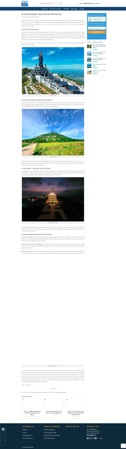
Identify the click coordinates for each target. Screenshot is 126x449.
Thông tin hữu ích (46, 392)
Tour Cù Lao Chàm (55, 9)
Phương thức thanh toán (50, 432)
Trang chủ (45, 9)
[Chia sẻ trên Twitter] (53, 388)
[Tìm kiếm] (61, 3)
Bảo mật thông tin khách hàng (51, 435)
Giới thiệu (66, 9)
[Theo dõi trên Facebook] (88, 438)
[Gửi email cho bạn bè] (54, 388)
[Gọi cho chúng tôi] (101, 438)
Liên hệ (82, 9)
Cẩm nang (74, 9)
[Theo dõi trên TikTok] (93, 438)
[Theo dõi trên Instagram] (90, 438)
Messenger (3, 440)
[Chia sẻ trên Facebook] (51, 388)
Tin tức (51, 392)
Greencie (37, 17)
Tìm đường (3, 431)
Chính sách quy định (49, 438)
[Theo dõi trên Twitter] (95, 438)
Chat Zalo (3, 435)
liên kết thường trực (62, 392)
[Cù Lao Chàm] (29, 3)
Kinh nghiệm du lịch (38, 392)
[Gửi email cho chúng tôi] (98, 438)
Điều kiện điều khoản (49, 430)
